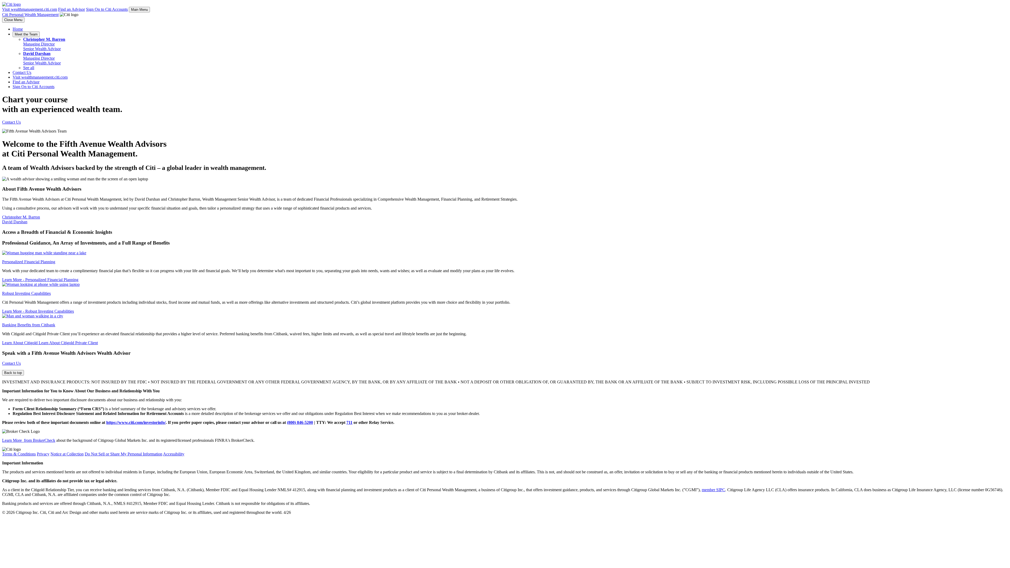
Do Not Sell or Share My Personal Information (123, 454)
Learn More (40, 279)
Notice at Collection (67, 454)
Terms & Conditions (19, 454)
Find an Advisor (71, 9)
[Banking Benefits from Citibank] (32, 316)
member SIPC (713, 490)
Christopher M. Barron (21, 217)
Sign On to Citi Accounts (107, 9)
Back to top (13, 373)
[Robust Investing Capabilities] (41, 284)
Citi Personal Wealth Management (30, 14)
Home (18, 29)
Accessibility (173, 454)
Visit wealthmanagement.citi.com (29, 9)
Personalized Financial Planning (28, 262)
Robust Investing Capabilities (26, 293)
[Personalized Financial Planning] (44, 253)
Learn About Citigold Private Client (68, 343)
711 (349, 422)
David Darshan (14, 222)
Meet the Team (26, 34)
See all (28, 67)
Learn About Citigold (20, 343)
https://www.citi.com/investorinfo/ (136, 422)
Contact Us (22, 72)
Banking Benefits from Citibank (28, 325)
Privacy (43, 454)
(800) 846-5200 (300, 422)
